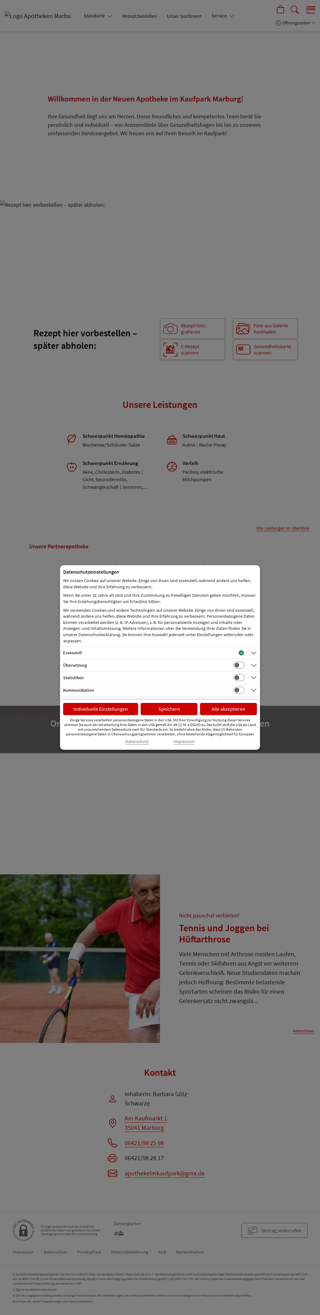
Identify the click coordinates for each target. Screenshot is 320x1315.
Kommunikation (78, 690)
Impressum (184, 741)
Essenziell (72, 652)
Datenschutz (137, 741)
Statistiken (73, 677)
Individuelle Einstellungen (100, 709)
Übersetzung (75, 665)
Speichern (169, 709)
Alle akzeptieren (228, 709)
